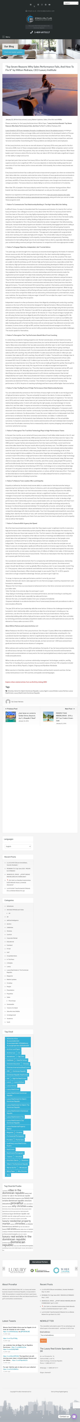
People (9, 986)
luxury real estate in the (15, 1117)
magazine (10, 1132)
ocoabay (19, 1132)
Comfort (9, 934)
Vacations (10, 1018)
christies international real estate (18, 1067)
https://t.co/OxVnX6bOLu (10, 1369)
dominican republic (19, 1071)
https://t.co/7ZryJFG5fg (10, 1338)
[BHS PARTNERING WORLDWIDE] (62, 1270)
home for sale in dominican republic (26, 691)
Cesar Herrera (18, 702)
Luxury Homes (63, 691)
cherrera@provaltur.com (45, 11)
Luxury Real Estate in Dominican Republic (17, 1112)
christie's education (13, 1064)
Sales (45, 119)
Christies (9, 931)
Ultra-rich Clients (12, 1160)
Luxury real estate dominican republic (27, 693)
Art (9, 913)
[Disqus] (40, 752)
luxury (9, 1082)
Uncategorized (11, 1015)
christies (11, 691)
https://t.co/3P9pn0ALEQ (19, 1360)
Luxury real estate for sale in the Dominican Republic (18, 1106)
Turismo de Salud (12, 1008)
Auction (9, 924)
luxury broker (53, 691)
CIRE (8, 1071)
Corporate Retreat (12, 938)
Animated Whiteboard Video (15, 910)
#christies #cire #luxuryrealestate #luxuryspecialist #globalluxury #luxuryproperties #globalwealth (18, 1042)
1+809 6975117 (42, 32)
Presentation (10, 990)
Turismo (9, 1157)
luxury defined (19, 1082)
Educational (23, 119)
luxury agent (43, 691)
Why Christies (22, 1171)
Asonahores (11, 1056)
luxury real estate (13, 1089)
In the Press (10, 959)
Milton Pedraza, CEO (54, 126)
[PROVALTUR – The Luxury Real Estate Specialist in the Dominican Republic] (38, 19)
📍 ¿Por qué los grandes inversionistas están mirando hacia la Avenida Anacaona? (19, 882)
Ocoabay (9, 983)
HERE (45, 682)
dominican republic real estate (17, 1075)
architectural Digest (13, 1049)
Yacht (8, 1022)
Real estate (11, 1149)
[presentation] (3, 1269)
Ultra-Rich (18, 1157)
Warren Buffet (11, 1167)
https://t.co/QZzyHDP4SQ (11, 1356)
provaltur (10, 1140)
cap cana (21, 1056)
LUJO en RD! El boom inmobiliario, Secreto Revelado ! (58, 1289)
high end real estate (19, 1078)
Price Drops (12, 1001)
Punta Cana (20, 1140)
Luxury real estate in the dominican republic (15, 1122)
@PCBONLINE (25, 1331)
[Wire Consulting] (40, 1270)
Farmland (9, 945)
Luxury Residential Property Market (16, 1128)
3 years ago (6, 1334)
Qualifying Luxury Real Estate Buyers (16, 1145)
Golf (8, 952)
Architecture (11, 1053)
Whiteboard (23, 1167)
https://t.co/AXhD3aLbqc (10, 1331)
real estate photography (15, 1153)
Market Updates (37, 119)
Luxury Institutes (28, 123)
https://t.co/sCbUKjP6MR (10, 1349)
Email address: (45, 1332)
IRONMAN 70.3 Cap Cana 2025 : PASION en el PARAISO (58, 1295)
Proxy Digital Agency (62, 1391)
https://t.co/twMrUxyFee (18, 1347)
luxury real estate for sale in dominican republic (16, 1100)
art (19, 1053)
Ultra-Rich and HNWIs (55, 119)
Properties (10, 993)
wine (8, 1175)
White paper (11, 1171)
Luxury (29, 119)
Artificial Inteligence (12, 920)
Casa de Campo (22, 1060)
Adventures (10, 906)
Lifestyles (10, 963)
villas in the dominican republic (17, 1164)
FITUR (9, 949)
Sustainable (10, 1004)
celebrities (10, 927)
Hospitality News (12, 956)
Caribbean (10, 1060)
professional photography (15, 1136)
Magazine (10, 976)
